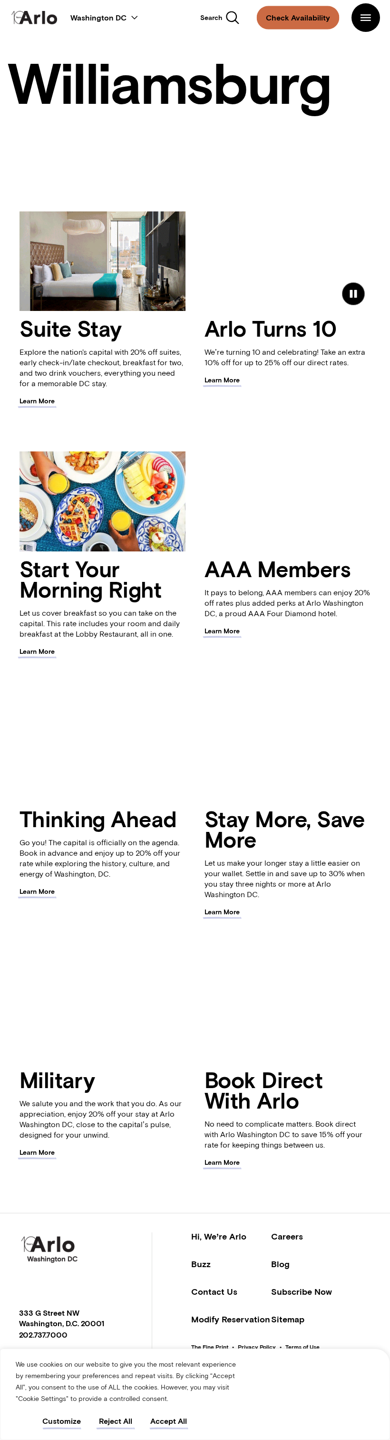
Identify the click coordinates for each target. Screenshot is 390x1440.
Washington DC (98, 17)
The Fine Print (209, 1347)
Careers (287, 1236)
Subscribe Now (301, 1292)
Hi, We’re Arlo (218, 1236)
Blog (280, 1264)
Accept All (168, 1421)
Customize (61, 1421)
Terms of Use (302, 1347)
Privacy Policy (257, 1347)
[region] (195, 1394)
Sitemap (287, 1319)
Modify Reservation (230, 1319)
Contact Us (214, 1292)
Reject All (115, 1421)
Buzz (201, 1264)
